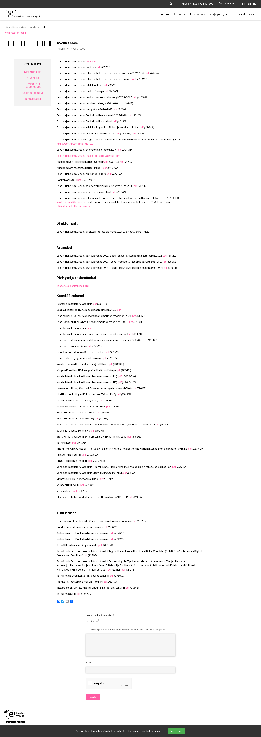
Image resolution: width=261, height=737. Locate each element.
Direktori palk (32, 71)
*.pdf (141, 127)
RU (254, 3)
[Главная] (22, 14)
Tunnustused (33, 98)
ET (243, 3)
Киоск (185, 3)
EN (249, 3)
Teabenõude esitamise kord (72, 286)
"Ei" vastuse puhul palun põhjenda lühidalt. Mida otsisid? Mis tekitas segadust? (126, 629)
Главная (163, 14)
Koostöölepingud (33, 92)
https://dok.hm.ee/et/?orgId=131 (74, 143)
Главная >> (62, 48)
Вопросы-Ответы (242, 14)
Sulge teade (177, 731)
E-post (89, 662)
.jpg (90, 328)
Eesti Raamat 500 (203, 3)
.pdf (98, 67)
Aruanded (32, 77)
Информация (218, 14)
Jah (92, 620)
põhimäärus (92, 61)
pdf (79, 180)
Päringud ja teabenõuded (32, 85)
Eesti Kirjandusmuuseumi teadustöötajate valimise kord (88, 155)
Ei (101, 620)
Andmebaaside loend (15, 32)
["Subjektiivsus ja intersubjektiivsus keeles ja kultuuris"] (107, 570)
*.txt (133, 133)
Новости (179, 14)
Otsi (43, 26)
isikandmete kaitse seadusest (73, 206)
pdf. (114, 192)
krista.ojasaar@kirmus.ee (71, 202)
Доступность (226, 3)
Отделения (197, 14)
